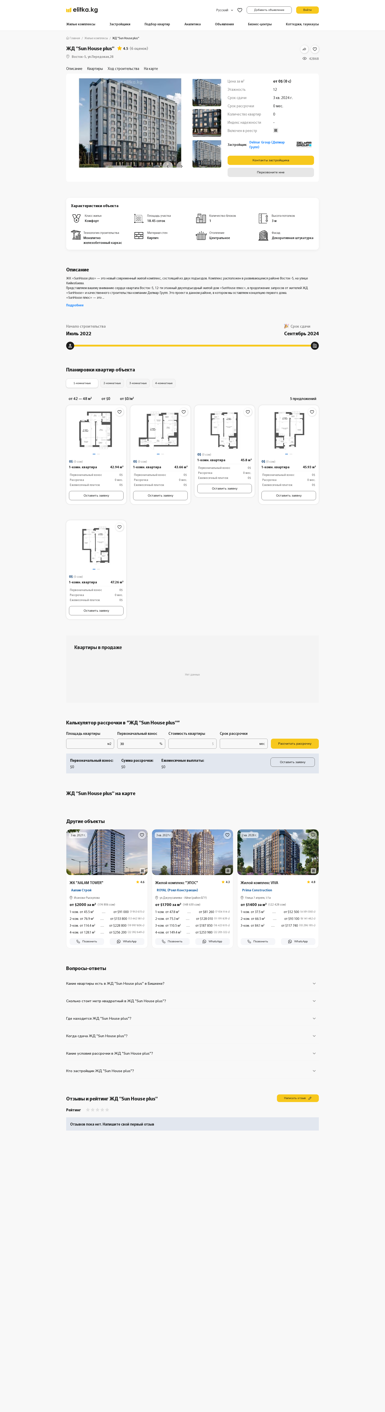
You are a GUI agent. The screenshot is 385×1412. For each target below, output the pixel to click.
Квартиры (95, 68)
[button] (107, 921)
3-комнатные (138, 383)
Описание (74, 68)
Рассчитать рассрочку (294, 743)
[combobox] (224, 10)
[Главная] (82, 10)
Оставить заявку (96, 495)
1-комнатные (82, 383)
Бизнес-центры (260, 23)
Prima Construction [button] (257, 889)
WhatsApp (130, 941)
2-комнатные (112, 383)
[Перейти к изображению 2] (98, 569)
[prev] (167, 166)
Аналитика (192, 23)
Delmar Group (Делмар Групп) (267, 144)
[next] (181, 166)
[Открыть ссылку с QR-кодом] (142, 870)
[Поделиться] (304, 49)
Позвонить (89, 941)
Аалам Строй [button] (81, 889)
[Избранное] (239, 10)
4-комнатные (164, 383)
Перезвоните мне (271, 172)
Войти (307, 10)
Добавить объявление (269, 10)
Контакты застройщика (270, 160)
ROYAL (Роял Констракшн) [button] (177, 889)
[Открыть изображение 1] (96, 430)
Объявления (224, 23)
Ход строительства (123, 68)
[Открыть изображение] (224, 430)
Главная (75, 38)
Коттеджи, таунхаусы (302, 23)
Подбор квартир (157, 23)
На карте (151, 68)
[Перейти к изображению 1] (94, 569)
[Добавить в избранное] (315, 49)
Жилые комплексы (80, 23)
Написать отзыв (295, 1098)
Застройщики (119, 23)
